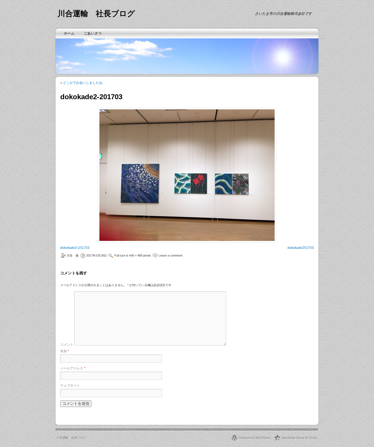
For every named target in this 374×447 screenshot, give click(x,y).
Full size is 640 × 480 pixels (132, 255)
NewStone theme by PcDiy (299, 437)
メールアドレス (72, 368)
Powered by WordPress (255, 437)
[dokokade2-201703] (187, 175)
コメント (66, 344)
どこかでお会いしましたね (81, 83)
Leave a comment (170, 255)
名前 (64, 351)
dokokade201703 (300, 248)
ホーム (69, 33)
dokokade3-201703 (75, 248)
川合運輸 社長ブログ (96, 13)
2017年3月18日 (96, 255)
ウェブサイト (70, 386)
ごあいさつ (93, 33)
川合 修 (73, 255)
